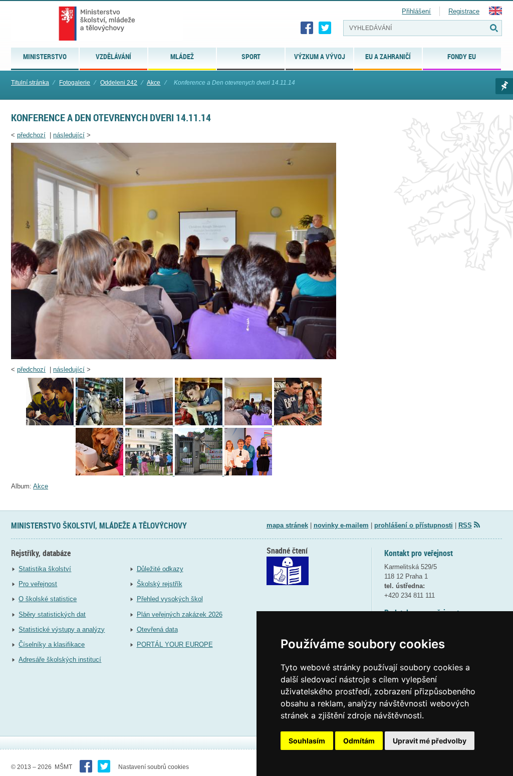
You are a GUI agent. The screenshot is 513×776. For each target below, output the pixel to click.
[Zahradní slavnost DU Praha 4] (150, 473)
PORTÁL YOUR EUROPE (175, 644)
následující (69, 135)
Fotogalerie (74, 82)
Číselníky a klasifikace (52, 644)
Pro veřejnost (38, 584)
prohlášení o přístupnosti (413, 525)
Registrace (463, 11)
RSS (465, 525)
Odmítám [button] (359, 740)
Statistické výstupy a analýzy (62, 629)
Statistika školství (45, 569)
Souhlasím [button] (307, 740)
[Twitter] (325, 28)
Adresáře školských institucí (60, 659)
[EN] (495, 13)
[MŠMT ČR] (97, 24)
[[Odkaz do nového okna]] (288, 583)
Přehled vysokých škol (170, 599)
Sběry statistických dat (52, 614)
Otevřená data (157, 629)
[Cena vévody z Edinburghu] (248, 473)
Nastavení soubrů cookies (153, 767)
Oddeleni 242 (118, 82)
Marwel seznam (504, 86)
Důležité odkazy (160, 569)
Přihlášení (416, 11)
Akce (153, 82)
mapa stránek (287, 525)
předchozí (31, 135)
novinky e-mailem (341, 525)
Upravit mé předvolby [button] (429, 740)
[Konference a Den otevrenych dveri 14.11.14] (173, 357)
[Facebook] (307, 28)
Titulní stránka (30, 82)
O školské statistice (48, 599)
